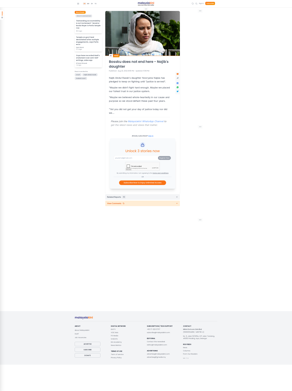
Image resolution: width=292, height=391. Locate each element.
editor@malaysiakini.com (157, 345)
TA (95, 4)
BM (88, 4)
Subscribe (210, 3)
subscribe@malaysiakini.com (158, 332)
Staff (77, 334)
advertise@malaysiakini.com (158, 354)
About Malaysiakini (82, 330)
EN (84, 4)
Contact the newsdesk (156, 341)
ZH (92, 4)
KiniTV (113, 329)
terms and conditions (160, 173)
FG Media (114, 336)
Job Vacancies (80, 337)
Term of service (117, 354)
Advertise (88, 344)
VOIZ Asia (114, 332)
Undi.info (114, 339)
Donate (87, 355)
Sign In (201, 3)
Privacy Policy (116, 357)
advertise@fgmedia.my (156, 357)
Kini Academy (116, 342)
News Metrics (116, 345)
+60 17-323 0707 (153, 329)
